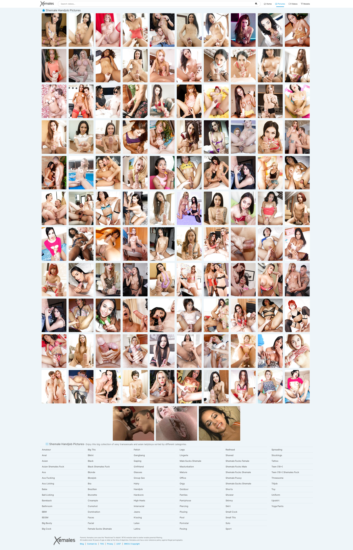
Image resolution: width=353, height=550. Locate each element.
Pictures (281, 4)
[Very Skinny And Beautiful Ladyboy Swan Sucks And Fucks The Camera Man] (189, 30)
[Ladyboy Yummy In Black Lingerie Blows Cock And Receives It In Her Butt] (270, 315)
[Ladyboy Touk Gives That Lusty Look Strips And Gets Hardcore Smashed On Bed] (243, 244)
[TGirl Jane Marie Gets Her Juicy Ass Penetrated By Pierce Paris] (162, 315)
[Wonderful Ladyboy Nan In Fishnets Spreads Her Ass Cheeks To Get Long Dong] (108, 208)
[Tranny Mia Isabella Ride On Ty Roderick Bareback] (108, 387)
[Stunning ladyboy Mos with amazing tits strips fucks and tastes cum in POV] (135, 66)
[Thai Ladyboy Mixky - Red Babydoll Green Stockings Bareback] (162, 101)
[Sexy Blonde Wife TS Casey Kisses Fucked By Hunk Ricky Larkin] (81, 208)
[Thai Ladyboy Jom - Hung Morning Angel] (243, 351)
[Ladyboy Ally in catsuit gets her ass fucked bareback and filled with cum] (108, 280)
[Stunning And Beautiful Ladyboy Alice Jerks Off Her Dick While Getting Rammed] (216, 208)
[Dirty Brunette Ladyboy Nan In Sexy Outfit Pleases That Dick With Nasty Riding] (162, 208)
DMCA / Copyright (132, 544)
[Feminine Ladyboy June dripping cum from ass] (162, 244)
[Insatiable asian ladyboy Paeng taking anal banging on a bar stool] (270, 30)
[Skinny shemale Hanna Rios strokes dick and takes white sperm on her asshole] (162, 351)
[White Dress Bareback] (297, 173)
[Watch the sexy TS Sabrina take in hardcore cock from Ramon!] (270, 351)
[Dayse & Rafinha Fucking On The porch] (54, 173)
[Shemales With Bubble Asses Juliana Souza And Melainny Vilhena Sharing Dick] (216, 244)
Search (256, 4)
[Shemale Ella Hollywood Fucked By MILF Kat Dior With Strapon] (108, 101)
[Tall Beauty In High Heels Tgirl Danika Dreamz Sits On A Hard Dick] (54, 208)
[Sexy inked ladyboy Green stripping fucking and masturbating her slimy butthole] (216, 351)
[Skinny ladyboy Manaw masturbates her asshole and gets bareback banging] (108, 66)
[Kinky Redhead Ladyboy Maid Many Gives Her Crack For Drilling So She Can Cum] (54, 280)
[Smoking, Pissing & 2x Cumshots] (54, 30)
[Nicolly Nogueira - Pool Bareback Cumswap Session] (81, 173)
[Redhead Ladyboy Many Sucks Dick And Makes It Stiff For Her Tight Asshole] (297, 315)
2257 (118, 544)
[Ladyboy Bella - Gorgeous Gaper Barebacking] (270, 137)
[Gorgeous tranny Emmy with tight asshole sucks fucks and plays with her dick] (297, 30)
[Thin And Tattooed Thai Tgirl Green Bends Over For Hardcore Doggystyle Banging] (54, 351)
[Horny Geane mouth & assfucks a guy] (243, 137)
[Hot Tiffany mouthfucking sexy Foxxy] (243, 280)
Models (306, 4)
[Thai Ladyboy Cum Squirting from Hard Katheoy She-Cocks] (162, 280)
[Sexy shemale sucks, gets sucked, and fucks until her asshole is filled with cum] (54, 101)
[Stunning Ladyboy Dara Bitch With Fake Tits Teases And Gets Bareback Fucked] (297, 244)
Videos (294, 4)
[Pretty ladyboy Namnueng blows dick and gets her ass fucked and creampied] (270, 208)
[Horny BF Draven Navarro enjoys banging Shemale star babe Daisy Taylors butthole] (243, 30)
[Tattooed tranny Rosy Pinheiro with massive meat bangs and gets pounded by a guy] (189, 351)
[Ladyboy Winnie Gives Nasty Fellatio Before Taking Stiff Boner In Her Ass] (81, 351)
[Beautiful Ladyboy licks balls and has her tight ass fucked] (108, 315)
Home (269, 4)
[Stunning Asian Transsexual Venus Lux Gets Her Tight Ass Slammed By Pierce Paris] (135, 315)
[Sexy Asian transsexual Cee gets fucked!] (135, 244)
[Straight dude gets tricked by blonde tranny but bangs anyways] (135, 101)
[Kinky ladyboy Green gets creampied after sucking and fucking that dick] (54, 66)
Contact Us (92, 544)
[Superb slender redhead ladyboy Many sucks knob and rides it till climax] (297, 208)
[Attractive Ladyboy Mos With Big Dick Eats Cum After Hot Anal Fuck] (216, 30)
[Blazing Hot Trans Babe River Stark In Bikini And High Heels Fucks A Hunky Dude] (216, 315)
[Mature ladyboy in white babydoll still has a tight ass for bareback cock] (135, 387)
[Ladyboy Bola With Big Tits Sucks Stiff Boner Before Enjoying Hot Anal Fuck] (216, 387)
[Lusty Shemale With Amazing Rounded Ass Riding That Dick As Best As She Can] (189, 244)
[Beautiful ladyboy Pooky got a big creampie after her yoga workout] (54, 244)
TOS (102, 544)
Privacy (110, 544)
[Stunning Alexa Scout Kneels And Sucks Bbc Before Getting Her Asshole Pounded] (135, 208)
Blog (82, 544)
